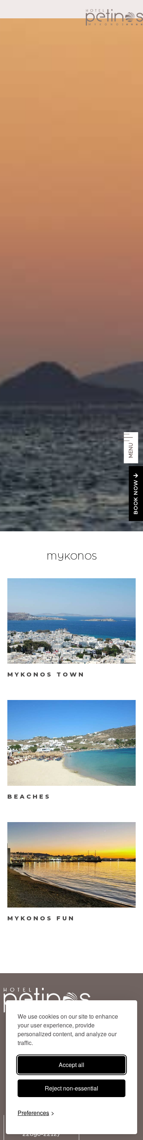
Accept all (71, 1064)
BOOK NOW (135, 496)
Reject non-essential (71, 1088)
